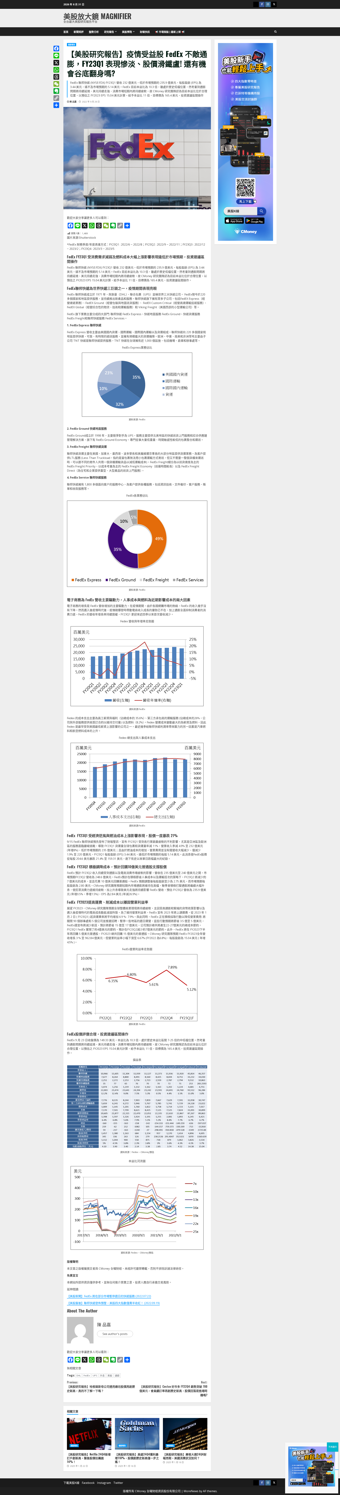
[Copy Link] (56, 98)
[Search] (275, 31)
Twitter (118, 1483)
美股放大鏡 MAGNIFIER (97, 16)
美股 (109, 1375)
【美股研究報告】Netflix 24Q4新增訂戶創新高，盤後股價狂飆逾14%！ (89, 1434)
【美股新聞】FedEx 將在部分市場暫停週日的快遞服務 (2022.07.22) (109, 1296)
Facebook (88, 1483)
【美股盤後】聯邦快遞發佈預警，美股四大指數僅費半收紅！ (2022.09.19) (113, 1303)
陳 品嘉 (73, 101)
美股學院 (127, 31)
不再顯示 (332, 1446)
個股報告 (71, 44)
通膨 (117, 1375)
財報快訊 (145, 31)
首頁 (65, 31)
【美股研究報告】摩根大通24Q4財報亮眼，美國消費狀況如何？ (185, 1434)
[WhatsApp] (56, 69)
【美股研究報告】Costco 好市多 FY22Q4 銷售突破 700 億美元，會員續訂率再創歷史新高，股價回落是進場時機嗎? (173, 1388)
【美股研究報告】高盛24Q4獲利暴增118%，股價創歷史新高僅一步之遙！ (137, 1434)
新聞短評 (79, 31)
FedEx (87, 1375)
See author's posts (115, 1334)
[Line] (56, 55)
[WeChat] (56, 83)
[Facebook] (56, 48)
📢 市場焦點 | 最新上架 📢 (170, 31)
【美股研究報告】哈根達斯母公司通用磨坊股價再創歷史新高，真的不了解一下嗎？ (101, 1386)
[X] (56, 62)
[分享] (56, 105)
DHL (78, 1375)
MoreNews (191, 1491)
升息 (102, 1375)
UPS (95, 1375)
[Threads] (56, 76)
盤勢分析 (94, 31)
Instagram (104, 1483)
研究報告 (109, 31)
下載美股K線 (71, 1483)
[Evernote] (56, 91)
